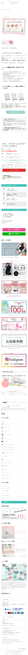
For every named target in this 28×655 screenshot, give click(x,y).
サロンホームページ (7, 469)
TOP (2, 9)
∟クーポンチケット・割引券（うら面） (8, 449)
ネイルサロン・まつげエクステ (6, 488)
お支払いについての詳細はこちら (8, 617)
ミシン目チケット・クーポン (9, 452)
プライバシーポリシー (11, 652)
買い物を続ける (4, 222)
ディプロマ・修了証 (7, 462)
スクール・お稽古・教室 (5, 495)
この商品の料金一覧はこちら (14, 160)
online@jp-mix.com (8, 642)
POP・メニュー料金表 (7, 434)
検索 (3, 413)
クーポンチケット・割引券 (8, 444)
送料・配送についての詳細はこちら (8, 625)
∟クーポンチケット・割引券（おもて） (8, 447)
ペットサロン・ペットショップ (6, 497)
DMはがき (5, 441)
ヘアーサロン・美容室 (4, 490)
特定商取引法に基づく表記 (6, 221)
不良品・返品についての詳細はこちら (9, 634)
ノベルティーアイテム (4, 472)
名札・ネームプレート (8, 475)
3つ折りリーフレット (7, 427)
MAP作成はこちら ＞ (22, 120)
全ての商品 (3, 421)
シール (5, 459)
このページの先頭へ (22, 648)
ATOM (19, 652)
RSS (16, 652)
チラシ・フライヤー (7, 9)
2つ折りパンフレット (7, 431)
